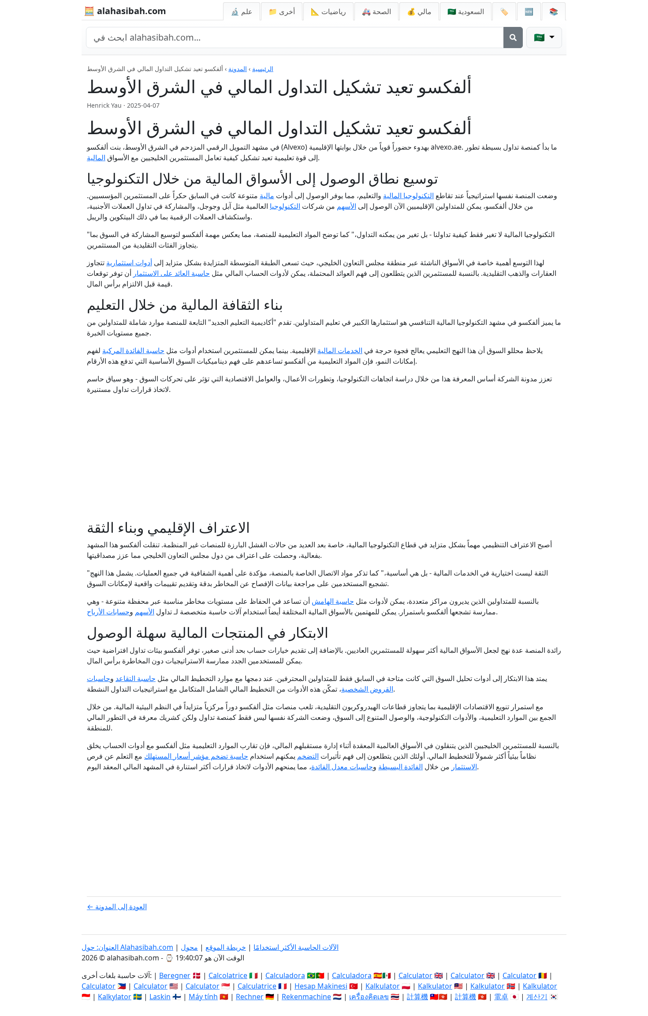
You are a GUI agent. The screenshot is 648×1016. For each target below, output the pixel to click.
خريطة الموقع (225, 947)
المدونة (237, 68)
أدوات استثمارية (129, 262)
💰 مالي (419, 11)
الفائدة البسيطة (400, 766)
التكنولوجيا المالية (408, 195)
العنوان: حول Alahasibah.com (127, 947)
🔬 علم (242, 11)
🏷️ (504, 11)
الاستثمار (464, 766)
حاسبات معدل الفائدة (342, 766)
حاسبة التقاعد (135, 678)
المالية (96, 157)
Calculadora (285, 975)
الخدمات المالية (339, 350)
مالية (267, 195)
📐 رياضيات (328, 11)
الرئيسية (262, 68)
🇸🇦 (465, 11)
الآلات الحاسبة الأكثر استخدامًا (296, 947)
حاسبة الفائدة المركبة (133, 350)
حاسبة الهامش (333, 601)
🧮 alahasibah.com (125, 11)
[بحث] (513, 37)
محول (189, 947)
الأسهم (346, 206)
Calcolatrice (228, 975)
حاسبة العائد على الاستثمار (171, 273)
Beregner (174, 975)
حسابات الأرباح (108, 612)
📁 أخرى (281, 11)
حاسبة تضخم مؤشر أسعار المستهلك (196, 756)
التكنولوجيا (285, 206)
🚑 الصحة (376, 11)
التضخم (308, 756)
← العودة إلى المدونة (117, 906)
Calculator (415, 975)
